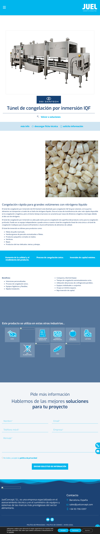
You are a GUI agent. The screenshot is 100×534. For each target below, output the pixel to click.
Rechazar (75, 530)
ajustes (11, 532)
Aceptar (63, 530)
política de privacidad (28, 458)
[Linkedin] (52, 519)
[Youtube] (48, 519)
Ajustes (87, 530)
